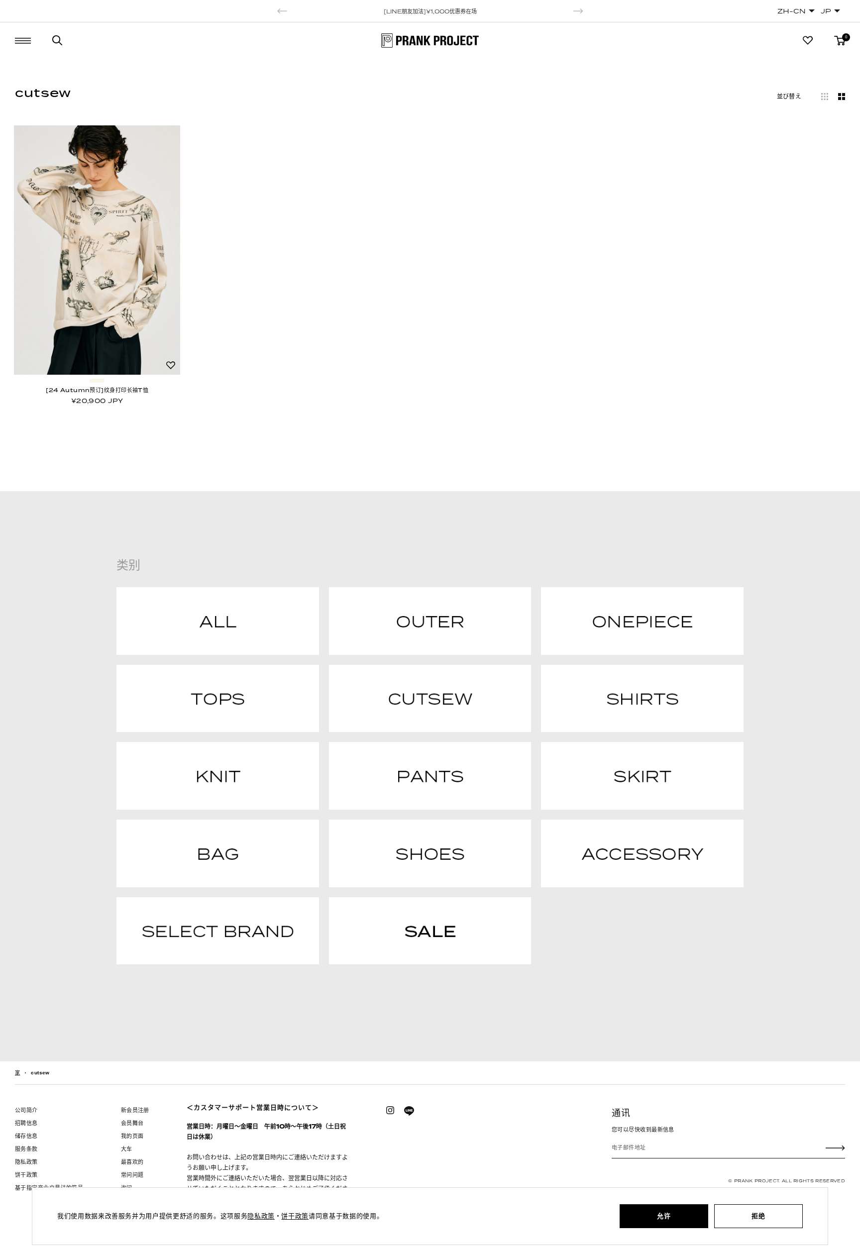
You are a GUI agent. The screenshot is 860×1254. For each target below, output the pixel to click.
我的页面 (132, 1136)
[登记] (835, 1147)
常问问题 (132, 1175)
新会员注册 (135, 1110)
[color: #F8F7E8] (97, 381)
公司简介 (26, 1110)
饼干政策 (26, 1175)
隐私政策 (26, 1162)
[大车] (839, 40)
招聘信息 (26, 1123)
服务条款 (26, 1149)
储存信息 (26, 1136)
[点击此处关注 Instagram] (390, 1110)
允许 (663, 1216)
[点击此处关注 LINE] (409, 1111)
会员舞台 (132, 1123)
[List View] (824, 97)
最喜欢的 (132, 1162)
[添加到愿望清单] (170, 365)
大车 (126, 1149)
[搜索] (57, 40)
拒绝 (758, 1216)
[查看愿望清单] (808, 40)
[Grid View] (841, 97)
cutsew (40, 1072)
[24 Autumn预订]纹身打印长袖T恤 (97, 390)
